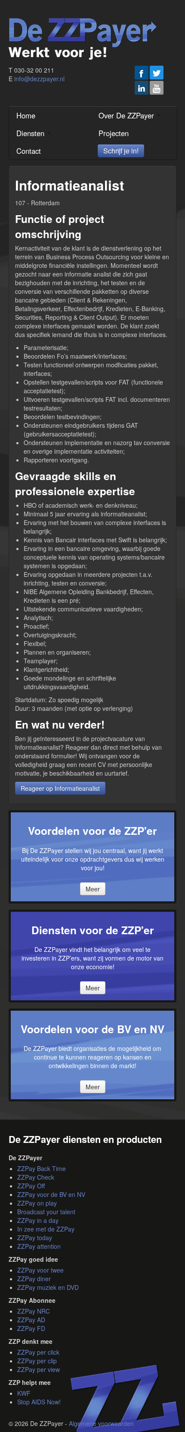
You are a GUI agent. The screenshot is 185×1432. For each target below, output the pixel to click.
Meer (93, 889)
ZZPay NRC (33, 1311)
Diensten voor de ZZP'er (92, 930)
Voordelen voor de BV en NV (92, 1029)
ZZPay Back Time (41, 1168)
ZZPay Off (31, 1185)
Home (25, 115)
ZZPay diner (34, 1278)
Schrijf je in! (121, 151)
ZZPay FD (31, 1328)
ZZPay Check (35, 1177)
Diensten (31, 133)
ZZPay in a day (38, 1220)
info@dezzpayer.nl (39, 78)
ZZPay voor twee (40, 1270)
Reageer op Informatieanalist (60, 788)
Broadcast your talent (46, 1211)
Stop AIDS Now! (39, 1401)
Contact (28, 151)
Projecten (114, 133)
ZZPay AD (31, 1319)
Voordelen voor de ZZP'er (92, 830)
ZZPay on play (37, 1203)
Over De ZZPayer (127, 115)
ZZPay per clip (37, 1360)
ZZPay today (34, 1237)
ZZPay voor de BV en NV (51, 1194)
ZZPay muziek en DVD (48, 1287)
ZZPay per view (38, 1369)
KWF (24, 1393)
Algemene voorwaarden (101, 1423)
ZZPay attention (39, 1246)
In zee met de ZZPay (45, 1229)
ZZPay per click (38, 1352)
